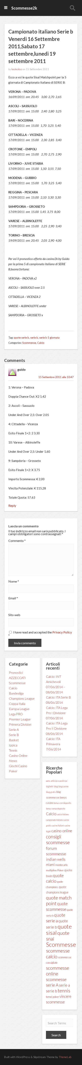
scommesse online (57, 970)
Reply (12, 505)
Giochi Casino (18, 766)
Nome (13, 581)
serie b (34, 337)
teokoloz (17, 69)
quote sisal (59, 929)
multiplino (51, 870)
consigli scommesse (58, 839)
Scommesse (29, 342)
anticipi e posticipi (59, 780)
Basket (14, 740)
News (13, 761)
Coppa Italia (17, 703)
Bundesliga (16, 693)
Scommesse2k (24, 8)
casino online (61, 831)
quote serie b (21, 337)
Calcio (40, 342)
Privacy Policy (62, 632)
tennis (64, 990)
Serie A (14, 729)
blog (56, 786)
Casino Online (18, 755)
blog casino (63, 786)
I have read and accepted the (40, 633)
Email (13, 598)
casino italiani (58, 825)
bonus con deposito (62, 803)
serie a (64, 985)
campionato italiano (54, 820)
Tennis (13, 750)
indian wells (55, 859)
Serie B (14, 735)
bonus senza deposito (55, 808)
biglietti (49, 786)
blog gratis (51, 792)
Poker (13, 771)
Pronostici (16, 672)
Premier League (20, 719)
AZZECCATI (17, 678)
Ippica (13, 745)
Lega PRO (16, 714)
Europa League (19, 709)
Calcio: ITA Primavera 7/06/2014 (53, 744)
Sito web (14, 615)
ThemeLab (65, 1057)
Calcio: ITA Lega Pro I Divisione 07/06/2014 (56, 713)
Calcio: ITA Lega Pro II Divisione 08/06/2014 (56, 728)
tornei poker (52, 996)
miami (50, 864)
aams (48, 780)
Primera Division (20, 724)
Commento (17, 540)
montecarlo (61, 864)
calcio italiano (63, 814)
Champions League (22, 698)
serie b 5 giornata (49, 337)
